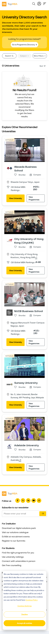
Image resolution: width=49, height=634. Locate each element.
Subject (23, 56)
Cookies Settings (25, 606)
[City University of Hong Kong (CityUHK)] (10, 240)
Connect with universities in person (18, 561)
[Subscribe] (42, 513)
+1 (36, 257)
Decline (24, 614)
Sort (41, 66)
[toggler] (45, 3)
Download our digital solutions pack (19, 528)
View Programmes (34, 198)
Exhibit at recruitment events (16, 536)
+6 (20, 460)
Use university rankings (13, 557)
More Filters (39, 56)
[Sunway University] (10, 384)
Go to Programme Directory (23, 44)
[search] (33, 4)
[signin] (39, 3)
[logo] (9, 3)
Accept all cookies (24, 623)
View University (15, 198)
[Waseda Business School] (10, 168)
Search (8, 56)
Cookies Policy (32, 600)
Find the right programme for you (18, 552)
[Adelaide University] (10, 446)
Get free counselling (11, 565)
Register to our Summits (13, 541)
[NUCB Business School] (10, 312)
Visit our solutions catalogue (15, 532)
